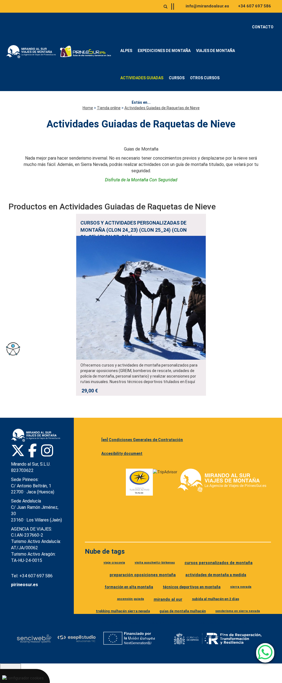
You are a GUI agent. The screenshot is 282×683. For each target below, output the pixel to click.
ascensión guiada (130, 599)
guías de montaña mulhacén (182, 611)
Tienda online (109, 108)
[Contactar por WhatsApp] (265, 653)
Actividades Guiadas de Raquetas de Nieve (162, 108)
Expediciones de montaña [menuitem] (164, 50)
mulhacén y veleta (205, 623)
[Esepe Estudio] (76, 638)
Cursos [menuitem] (177, 78)
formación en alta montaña (129, 587)
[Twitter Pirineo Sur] (18, 450)
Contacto (262, 27)
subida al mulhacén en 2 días (215, 599)
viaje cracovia (114, 562)
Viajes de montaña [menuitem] (215, 50)
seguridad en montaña (202, 636)
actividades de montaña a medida (215, 575)
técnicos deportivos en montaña (192, 587)
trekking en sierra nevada (120, 623)
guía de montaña (243, 623)
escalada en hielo (149, 636)
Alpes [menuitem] (126, 50)
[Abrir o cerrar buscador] (165, 6)
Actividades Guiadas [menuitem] (141, 78)
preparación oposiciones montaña (143, 575)
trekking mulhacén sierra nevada (123, 611)
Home (88, 108)
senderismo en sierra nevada (237, 611)
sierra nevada (240, 587)
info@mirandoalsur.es (207, 6)
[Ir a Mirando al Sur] (32, 52)
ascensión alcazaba (166, 623)
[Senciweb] (34, 638)
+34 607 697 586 (254, 6)
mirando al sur (168, 599)
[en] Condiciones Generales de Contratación (142, 440)
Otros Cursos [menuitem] (204, 78)
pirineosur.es (24, 584)
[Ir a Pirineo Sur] (85, 52)
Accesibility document (121, 453)
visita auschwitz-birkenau (155, 562)
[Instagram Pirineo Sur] (47, 450)
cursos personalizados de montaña (219, 563)
